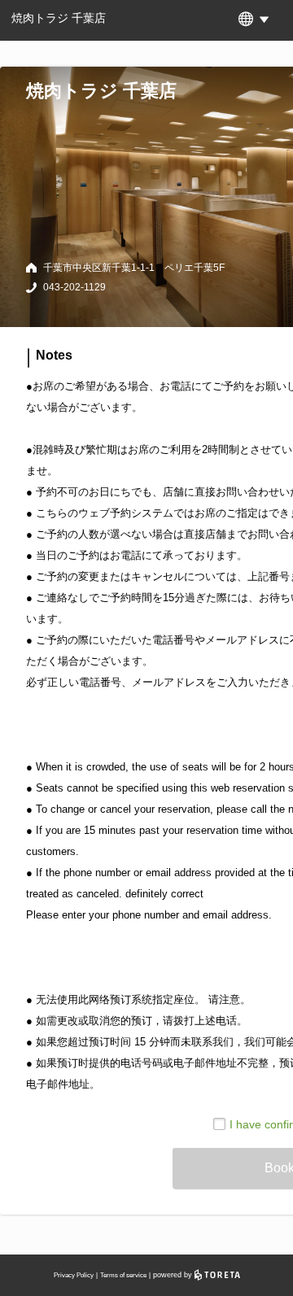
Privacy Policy (74, 1275)
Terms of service (123, 1275)
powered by (174, 1275)
